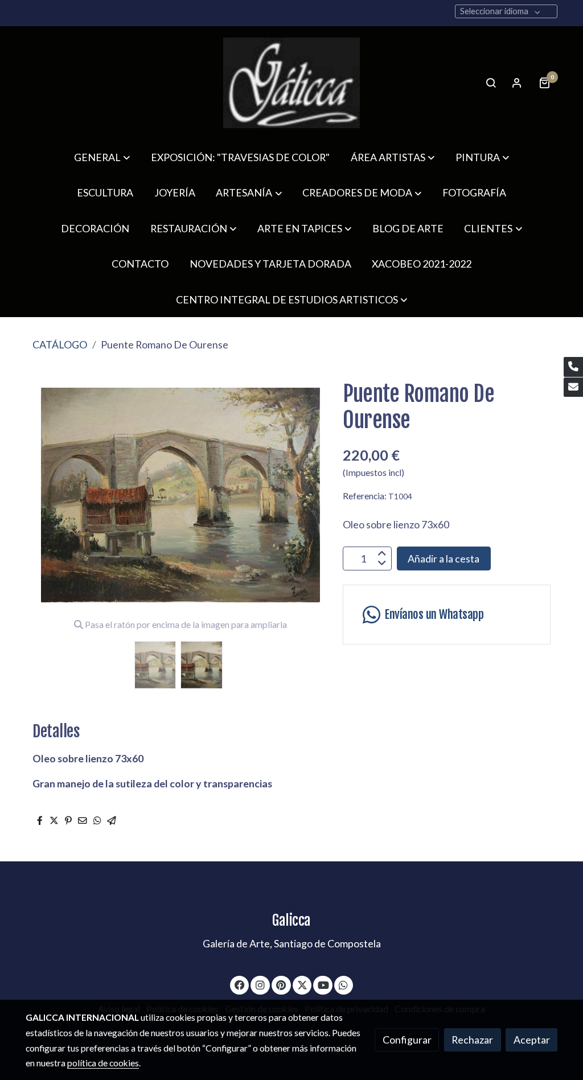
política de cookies (103, 1063)
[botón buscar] (491, 82)
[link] (291, 83)
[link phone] (573, 367)
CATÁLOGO (59, 344)
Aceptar (532, 1039)
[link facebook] (240, 984)
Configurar (407, 1039)
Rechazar (472, 1039)
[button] (102, 157)
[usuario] (517, 82)
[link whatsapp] (343, 984)
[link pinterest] (281, 984)
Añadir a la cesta (443, 558)
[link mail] (573, 387)
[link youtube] (323, 984)
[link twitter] (303, 984)
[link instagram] (260, 984)
